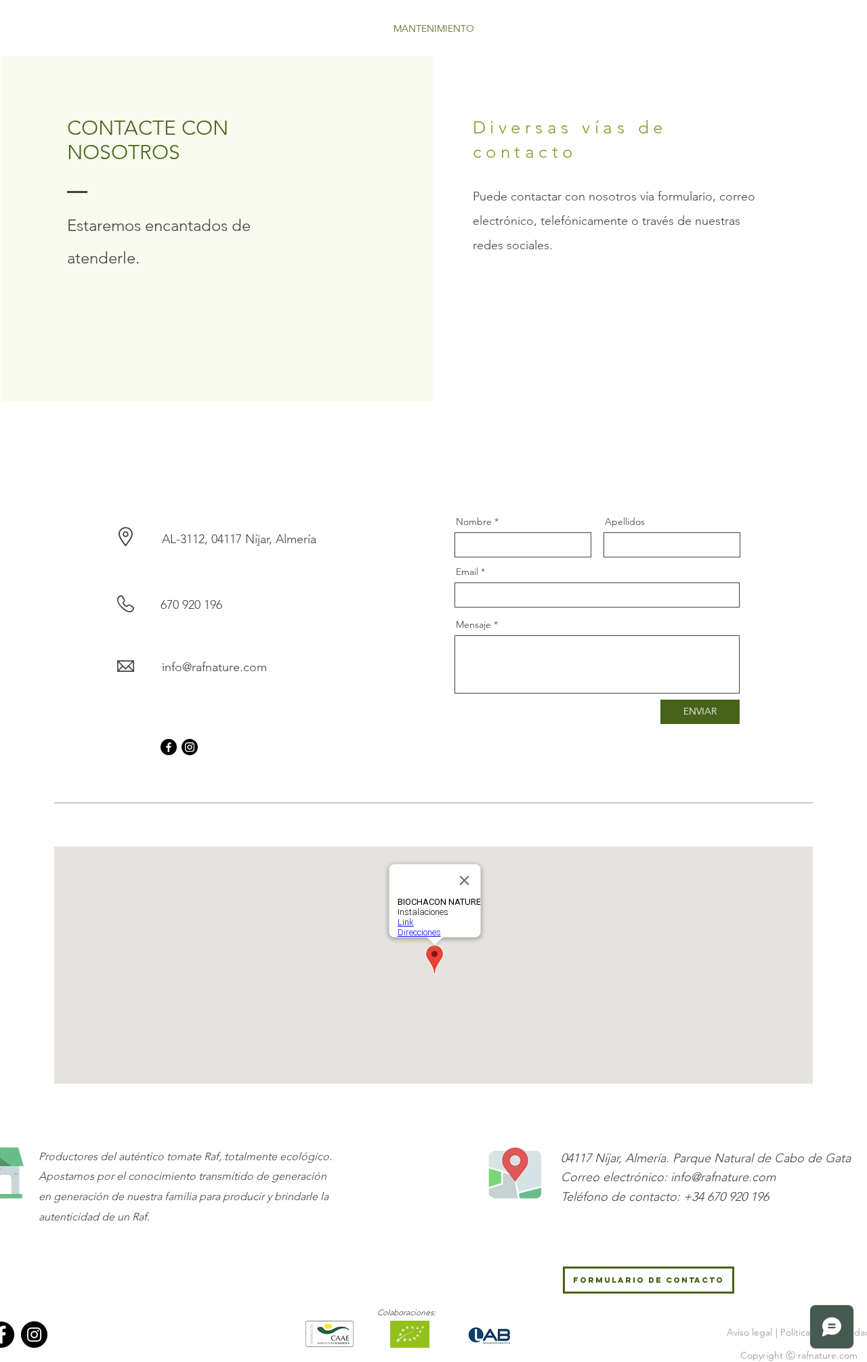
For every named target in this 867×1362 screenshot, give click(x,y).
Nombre (474, 521)
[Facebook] (169, 747)
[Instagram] (190, 747)
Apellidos (625, 521)
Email (467, 571)
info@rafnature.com (214, 667)
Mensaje (473, 624)
